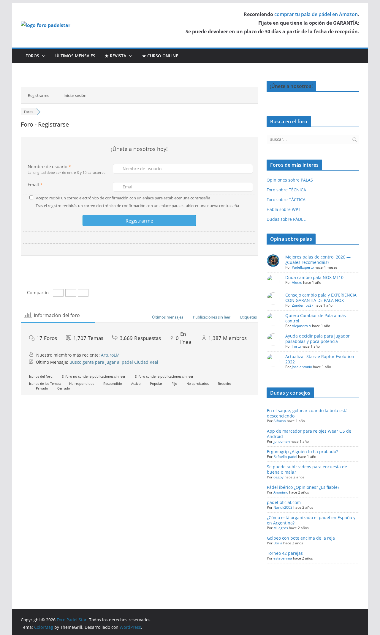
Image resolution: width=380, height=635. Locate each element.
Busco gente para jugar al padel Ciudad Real (113, 362)
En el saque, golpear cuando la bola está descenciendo (307, 413)
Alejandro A (301, 325)
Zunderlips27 (303, 305)
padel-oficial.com (284, 502)
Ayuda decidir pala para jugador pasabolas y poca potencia (317, 338)
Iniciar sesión (75, 95)
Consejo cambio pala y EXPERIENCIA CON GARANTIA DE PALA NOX (321, 297)
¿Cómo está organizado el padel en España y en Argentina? (311, 520)
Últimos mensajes (75, 56)
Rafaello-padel (285, 456)
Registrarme (38, 95)
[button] (42, 56)
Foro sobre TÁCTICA (286, 199)
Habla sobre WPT (283, 209)
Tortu (296, 346)
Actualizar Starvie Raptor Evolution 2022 (319, 359)
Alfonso (279, 420)
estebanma (282, 558)
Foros (32, 56)
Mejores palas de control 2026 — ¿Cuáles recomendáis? (318, 259)
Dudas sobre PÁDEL (286, 219)
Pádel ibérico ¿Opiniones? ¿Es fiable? (303, 487)
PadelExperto (303, 267)
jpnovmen (281, 441)
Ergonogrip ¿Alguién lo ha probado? (302, 451)
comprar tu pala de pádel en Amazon (316, 14)
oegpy (278, 477)
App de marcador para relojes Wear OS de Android (309, 433)
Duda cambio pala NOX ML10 (314, 277)
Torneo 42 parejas (285, 553)
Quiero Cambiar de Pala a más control (315, 318)
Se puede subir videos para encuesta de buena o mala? (307, 469)
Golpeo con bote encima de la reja (301, 538)
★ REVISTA (115, 56)
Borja (277, 543)
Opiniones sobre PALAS (290, 180)
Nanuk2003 (282, 507)
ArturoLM (110, 355)
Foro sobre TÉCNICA (286, 190)
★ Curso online (160, 56)
